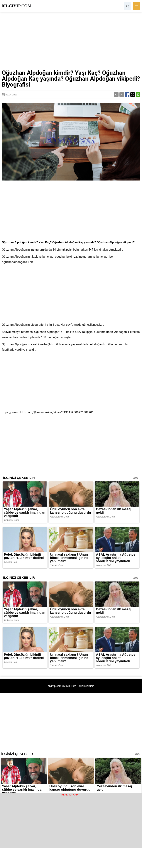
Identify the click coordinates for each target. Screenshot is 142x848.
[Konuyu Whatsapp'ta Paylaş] (138, 94)
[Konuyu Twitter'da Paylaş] (132, 94)
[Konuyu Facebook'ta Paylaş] (127, 94)
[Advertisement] (71, 42)
